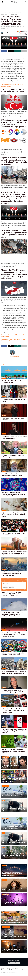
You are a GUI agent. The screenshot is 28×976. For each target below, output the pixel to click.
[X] (12, 963)
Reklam (17, 969)
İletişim (22, 969)
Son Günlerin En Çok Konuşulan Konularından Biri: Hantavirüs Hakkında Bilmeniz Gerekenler (13, 494)
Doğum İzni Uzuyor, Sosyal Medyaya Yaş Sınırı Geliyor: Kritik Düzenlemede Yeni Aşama (13, 514)
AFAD (3, 329)
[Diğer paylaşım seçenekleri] (24, 51)
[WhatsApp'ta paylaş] (17, 51)
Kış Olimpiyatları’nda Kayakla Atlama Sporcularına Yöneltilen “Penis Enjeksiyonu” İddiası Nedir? (13, 614)
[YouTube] (18, 963)
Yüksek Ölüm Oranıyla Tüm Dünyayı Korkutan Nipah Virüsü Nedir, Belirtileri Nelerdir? (13, 751)
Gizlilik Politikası (15, 968)
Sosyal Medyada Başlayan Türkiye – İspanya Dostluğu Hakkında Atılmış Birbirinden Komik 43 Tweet (12, 593)
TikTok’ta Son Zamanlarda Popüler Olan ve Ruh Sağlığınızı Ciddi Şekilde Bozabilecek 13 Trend (14, 730)
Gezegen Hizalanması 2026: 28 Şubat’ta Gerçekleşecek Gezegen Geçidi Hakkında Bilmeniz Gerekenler (13, 634)
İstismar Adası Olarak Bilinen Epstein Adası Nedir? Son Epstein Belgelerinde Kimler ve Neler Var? (13, 710)
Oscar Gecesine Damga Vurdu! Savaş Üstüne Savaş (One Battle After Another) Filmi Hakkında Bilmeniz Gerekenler (14, 553)
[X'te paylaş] (11, 51)
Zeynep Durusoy (7, 32)
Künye (8, 968)
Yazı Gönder (11, 969)
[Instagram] (15, 963)
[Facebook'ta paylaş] (4, 51)
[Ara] (25, 2)
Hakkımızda (3, 968)
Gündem (6, 12)
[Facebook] (9, 963)
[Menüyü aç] (2, 2)
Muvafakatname (4, 969)
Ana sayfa (2, 12)
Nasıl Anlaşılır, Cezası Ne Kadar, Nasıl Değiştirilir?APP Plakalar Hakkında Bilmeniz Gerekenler (12, 573)
